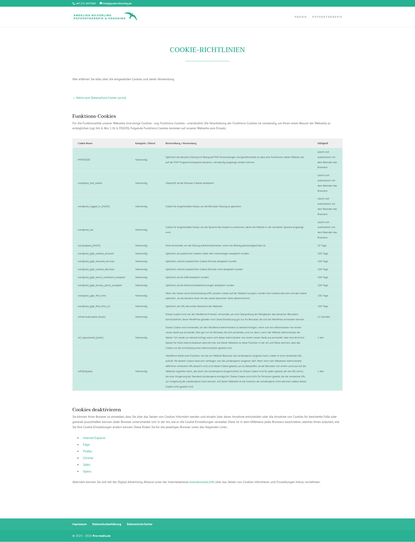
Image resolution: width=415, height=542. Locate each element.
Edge (86, 444)
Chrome (88, 458)
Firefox (87, 451)
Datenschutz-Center (139, 524)
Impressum (79, 524)
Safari (86, 465)
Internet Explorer (94, 438)
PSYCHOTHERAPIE (327, 16)
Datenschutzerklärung (106, 524)
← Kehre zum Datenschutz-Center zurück (99, 98)
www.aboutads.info (201, 482)
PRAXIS (301, 16)
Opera (87, 471)
